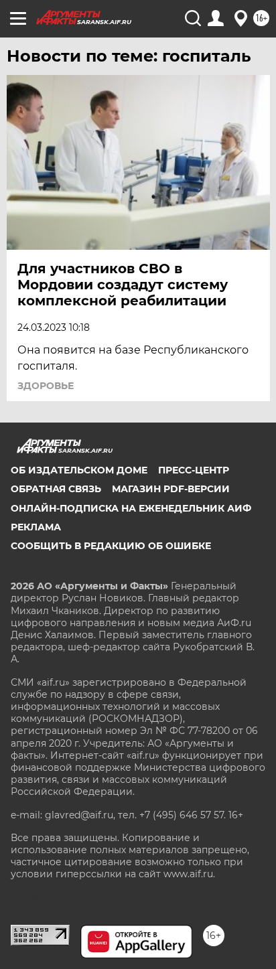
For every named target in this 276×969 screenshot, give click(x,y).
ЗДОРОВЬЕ (45, 385)
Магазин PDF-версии (171, 489)
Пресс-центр (193, 470)
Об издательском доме (79, 470)
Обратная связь (56, 489)
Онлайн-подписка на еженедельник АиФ (131, 508)
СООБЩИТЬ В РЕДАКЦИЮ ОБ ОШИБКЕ (111, 546)
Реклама (36, 527)
